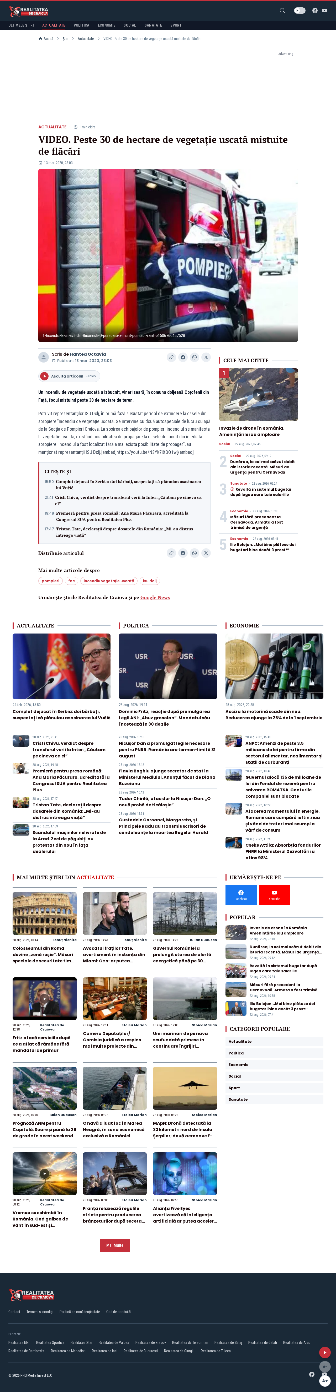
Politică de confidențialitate (80, 1312)
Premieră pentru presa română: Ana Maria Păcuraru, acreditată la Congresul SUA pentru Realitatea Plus (122, 516)
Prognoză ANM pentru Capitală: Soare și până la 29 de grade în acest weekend (44, 1129)
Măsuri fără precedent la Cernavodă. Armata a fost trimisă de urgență (256, 522)
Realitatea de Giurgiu (179, 1351)
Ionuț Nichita (65, 940)
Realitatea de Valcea (114, 1342)
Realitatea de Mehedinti (68, 1351)
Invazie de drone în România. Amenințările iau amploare (251, 431)
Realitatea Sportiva (50, 1342)
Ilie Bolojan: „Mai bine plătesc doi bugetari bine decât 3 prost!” (263, 547)
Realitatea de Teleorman (190, 1342)
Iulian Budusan (203, 940)
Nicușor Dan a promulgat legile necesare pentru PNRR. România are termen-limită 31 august (167, 749)
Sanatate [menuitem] (153, 25)
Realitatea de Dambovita (26, 1351)
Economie (239, 511)
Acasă (48, 39)
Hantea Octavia (88, 354)
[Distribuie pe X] (206, 357)
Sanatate (238, 483)
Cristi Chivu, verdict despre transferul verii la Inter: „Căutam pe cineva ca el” (128, 500)
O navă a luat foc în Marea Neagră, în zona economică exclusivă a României (114, 1129)
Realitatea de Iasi (104, 1351)
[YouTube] (324, 10)
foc (71, 581)
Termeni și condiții (40, 1312)
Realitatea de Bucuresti (141, 1351)
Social (224, 444)
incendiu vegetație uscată (109, 581)
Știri (65, 39)
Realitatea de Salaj (228, 1342)
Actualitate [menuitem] (53, 25)
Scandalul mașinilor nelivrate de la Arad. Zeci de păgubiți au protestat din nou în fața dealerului (69, 842)
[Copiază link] (171, 357)
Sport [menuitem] (176, 25)
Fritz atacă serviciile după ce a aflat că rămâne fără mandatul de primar (42, 1044)
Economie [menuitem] (107, 25)
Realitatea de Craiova (52, 1027)
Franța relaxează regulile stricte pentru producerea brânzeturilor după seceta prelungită (112, 1217)
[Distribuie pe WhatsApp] (194, 357)
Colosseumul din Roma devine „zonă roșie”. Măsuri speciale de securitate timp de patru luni (43, 957)
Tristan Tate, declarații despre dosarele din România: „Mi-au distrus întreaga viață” (124, 532)
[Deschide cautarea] (282, 10)
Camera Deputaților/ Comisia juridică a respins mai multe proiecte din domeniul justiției (112, 1043)
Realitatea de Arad (297, 1342)
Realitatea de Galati (262, 1342)
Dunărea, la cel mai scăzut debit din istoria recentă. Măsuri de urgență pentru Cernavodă (262, 467)
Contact (14, 1312)
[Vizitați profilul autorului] (43, 357)
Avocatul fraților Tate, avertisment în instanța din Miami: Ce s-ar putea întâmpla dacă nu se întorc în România (114, 961)
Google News (155, 597)
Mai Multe (114, 1245)
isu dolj (150, 581)
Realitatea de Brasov (150, 1342)
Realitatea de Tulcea (216, 1351)
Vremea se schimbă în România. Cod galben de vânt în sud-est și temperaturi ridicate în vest (44, 1222)
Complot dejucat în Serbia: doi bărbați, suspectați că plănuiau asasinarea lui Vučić (128, 485)
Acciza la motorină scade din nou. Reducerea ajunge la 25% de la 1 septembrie (273, 714)
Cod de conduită (118, 1312)
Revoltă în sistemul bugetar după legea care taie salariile (261, 492)
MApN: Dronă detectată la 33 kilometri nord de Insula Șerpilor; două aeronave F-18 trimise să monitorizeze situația (185, 1136)
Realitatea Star (81, 1342)
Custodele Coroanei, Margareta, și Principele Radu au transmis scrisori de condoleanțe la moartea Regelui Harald (163, 826)
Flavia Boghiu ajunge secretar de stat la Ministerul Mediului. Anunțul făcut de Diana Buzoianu (167, 777)
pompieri (50, 581)
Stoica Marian (134, 1025)
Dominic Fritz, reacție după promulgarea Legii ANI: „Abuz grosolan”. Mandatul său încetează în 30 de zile (164, 717)
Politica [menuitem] (82, 25)
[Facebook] (315, 10)
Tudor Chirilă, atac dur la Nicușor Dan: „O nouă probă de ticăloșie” (165, 802)
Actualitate (86, 39)
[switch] (300, 10)
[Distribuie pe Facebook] (183, 357)
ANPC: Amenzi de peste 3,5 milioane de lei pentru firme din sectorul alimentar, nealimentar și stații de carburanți (284, 752)
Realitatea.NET (19, 1342)
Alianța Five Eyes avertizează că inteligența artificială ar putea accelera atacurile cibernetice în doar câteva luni (185, 1221)
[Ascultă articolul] (325, 1352)
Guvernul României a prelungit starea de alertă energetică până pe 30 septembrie (182, 957)
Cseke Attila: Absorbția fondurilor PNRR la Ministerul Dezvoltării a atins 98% (283, 851)
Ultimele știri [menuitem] (21, 25)
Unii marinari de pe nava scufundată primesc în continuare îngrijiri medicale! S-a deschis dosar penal (180, 1046)
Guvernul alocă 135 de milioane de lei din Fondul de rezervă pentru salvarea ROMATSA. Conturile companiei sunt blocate (283, 786)
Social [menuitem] (130, 25)
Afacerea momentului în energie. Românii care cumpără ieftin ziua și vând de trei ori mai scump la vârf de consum (282, 820)
